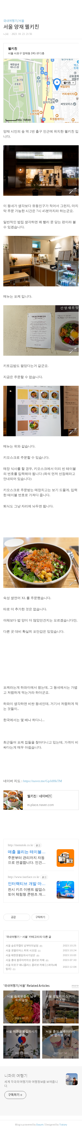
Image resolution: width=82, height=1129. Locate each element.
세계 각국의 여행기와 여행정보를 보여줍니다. (31, 1084)
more (75, 985)
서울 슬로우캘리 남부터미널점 (22, 945)
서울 (25, 936)
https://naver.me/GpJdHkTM (42, 781)
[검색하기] (76, 5)
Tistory (63, 1124)
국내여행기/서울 (13, 21)
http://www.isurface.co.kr (23, 877)
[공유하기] (20, 917)
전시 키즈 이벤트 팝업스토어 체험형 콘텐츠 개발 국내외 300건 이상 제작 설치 (26, 892)
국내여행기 (12, 936)
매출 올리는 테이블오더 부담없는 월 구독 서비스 (28, 852)
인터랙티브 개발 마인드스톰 (26, 883)
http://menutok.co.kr (20, 845)
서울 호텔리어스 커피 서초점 (21, 950)
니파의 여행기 (16, 1075)
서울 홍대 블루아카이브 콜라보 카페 (25, 960)
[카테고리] (5, 5)
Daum (40, 1124)
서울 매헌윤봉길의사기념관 (20, 955)
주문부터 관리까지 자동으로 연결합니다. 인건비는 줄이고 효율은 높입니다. (26, 860)
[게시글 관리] (25, 917)
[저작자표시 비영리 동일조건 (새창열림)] (55, 917)
